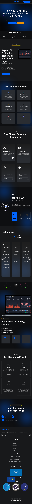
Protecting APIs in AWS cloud (14, 456)
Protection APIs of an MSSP (14, 459)
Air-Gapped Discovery (7, 151)
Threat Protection (28, 216)
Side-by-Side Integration (7, 328)
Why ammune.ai (14, 441)
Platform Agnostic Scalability (8, 170)
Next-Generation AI (21, 170)
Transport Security (21, 216)
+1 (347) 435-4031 (7, 417)
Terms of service (13, 500)
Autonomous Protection (22, 151)
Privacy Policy (19, 500)
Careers (14, 450)
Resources (14, 446)
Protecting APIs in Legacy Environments (14, 457)
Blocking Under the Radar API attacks (14, 461)
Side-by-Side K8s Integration (8, 332)
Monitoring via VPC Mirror (7, 330)
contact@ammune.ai (18, 417)
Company (14, 448)
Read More (5, 157)
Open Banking (14, 462)
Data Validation (14, 216)
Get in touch (27, 1)
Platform (14, 443)
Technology (14, 445)
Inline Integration (6, 324)
